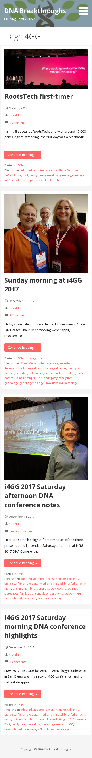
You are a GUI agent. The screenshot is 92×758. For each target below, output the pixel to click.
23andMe (27, 363)
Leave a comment (21, 531)
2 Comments (18, 315)
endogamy (51, 378)
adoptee (39, 170)
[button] (85, 8)
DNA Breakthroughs (35, 10)
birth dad (21, 373)
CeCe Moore (12, 175)
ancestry (51, 170)
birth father (36, 373)
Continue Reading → (23, 155)
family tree (37, 175)
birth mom (51, 373)
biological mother (38, 584)
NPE (40, 729)
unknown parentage (65, 383)
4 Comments (18, 123)
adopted (26, 170)
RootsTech (52, 180)
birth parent (38, 588)
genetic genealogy (72, 175)
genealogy (52, 175)
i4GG (7, 180)
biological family (33, 368)
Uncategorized (34, 358)
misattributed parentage (28, 180)
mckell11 (15, 115)
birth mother (67, 373)
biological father (55, 368)
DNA (21, 165)
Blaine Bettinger (68, 170)
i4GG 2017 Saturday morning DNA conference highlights (45, 626)
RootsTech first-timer (38, 96)
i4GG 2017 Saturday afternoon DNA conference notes (35, 495)
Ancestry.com (13, 368)
